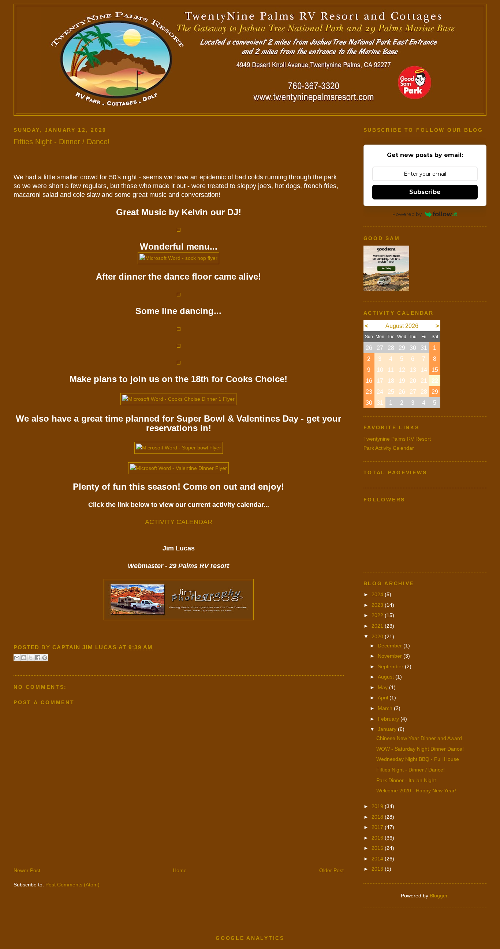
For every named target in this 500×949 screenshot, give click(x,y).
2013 (378, 869)
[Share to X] (30, 657)
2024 (378, 594)
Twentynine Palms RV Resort (397, 439)
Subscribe (425, 191)
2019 (378, 806)
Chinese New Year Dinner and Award (419, 738)
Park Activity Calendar (388, 448)
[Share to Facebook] (37, 657)
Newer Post (27, 870)
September (391, 666)
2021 (378, 626)
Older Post (331, 870)
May (383, 687)
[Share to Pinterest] (44, 657)
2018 (378, 817)
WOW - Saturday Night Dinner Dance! (420, 749)
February (389, 719)
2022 (378, 615)
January (388, 729)
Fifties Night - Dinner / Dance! (410, 770)
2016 (378, 838)
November (390, 656)
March (386, 708)
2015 (378, 848)
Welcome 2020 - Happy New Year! (416, 790)
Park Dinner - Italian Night (406, 780)
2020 (378, 636)
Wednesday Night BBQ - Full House (417, 759)
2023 (378, 605)
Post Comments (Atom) (72, 885)
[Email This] (16, 657)
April (383, 697)
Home (180, 870)
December (390, 646)
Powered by (407, 214)
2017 (378, 827)
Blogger (438, 895)
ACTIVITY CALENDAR (178, 522)
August (386, 677)
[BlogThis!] (23, 657)
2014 (378, 859)
